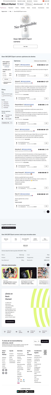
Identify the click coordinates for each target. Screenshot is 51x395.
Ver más (17, 117)
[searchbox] (21, 4)
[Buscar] (18, 4)
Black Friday (29, 371)
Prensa (3, 361)
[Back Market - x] (6, 373)
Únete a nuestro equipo (3, 364)
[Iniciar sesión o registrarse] (45, 4)
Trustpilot (4, 367)
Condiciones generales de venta (37, 360)
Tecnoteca (29, 357)
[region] (25, 276)
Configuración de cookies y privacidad (37, 369)
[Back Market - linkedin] (6, 370)
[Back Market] (9, 4)
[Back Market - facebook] (3, 373)
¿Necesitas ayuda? (38, 4)
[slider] (3, 96)
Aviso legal (36, 378)
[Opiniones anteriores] (44, 211)
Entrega (11, 359)
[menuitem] (17, 7)
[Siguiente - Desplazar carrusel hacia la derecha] (48, 265)
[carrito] (48, 4)
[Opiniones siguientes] (48, 211)
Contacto (11, 353)
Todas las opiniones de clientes (29, 364)
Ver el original (25, 94)
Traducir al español (18, 183)
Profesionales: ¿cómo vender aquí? (20, 369)
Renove (18, 362)
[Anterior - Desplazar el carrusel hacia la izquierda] (44, 265)
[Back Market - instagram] (3, 370)
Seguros (19, 360)
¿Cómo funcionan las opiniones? (7, 83)
